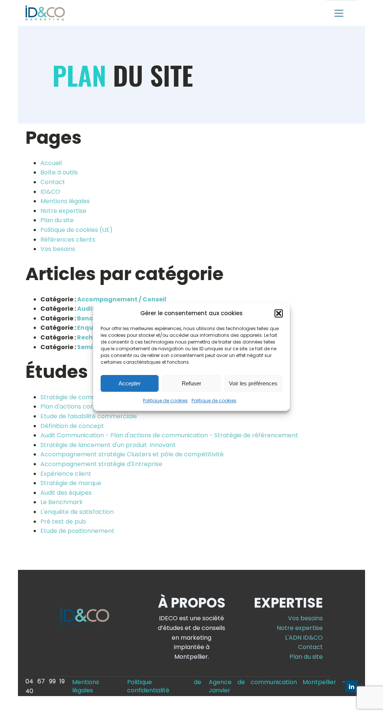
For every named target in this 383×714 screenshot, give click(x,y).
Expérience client (65, 473)
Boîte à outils (59, 172)
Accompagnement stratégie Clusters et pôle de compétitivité (132, 454)
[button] (278, 313)
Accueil (51, 163)
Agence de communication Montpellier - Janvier (277, 686)
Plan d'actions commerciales (82, 406)
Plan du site (57, 220)
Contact (52, 182)
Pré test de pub (63, 521)
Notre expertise (63, 211)
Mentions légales (65, 201)
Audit (86, 308)
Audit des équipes (66, 492)
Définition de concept (72, 426)
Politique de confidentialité (164, 686)
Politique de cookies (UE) (76, 230)
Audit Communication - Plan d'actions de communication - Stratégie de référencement (169, 435)
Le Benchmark (61, 502)
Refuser (191, 383)
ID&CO (50, 191)
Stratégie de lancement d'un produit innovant (108, 445)
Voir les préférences (253, 383)
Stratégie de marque (70, 483)
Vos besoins (57, 249)
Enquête (90, 327)
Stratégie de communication (82, 397)
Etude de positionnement (77, 531)
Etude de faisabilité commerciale (88, 416)
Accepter (130, 383)
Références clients (67, 239)
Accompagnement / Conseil (121, 299)
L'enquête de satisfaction (77, 511)
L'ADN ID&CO (304, 637)
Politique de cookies (165, 400)
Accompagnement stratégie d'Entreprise (101, 464)
